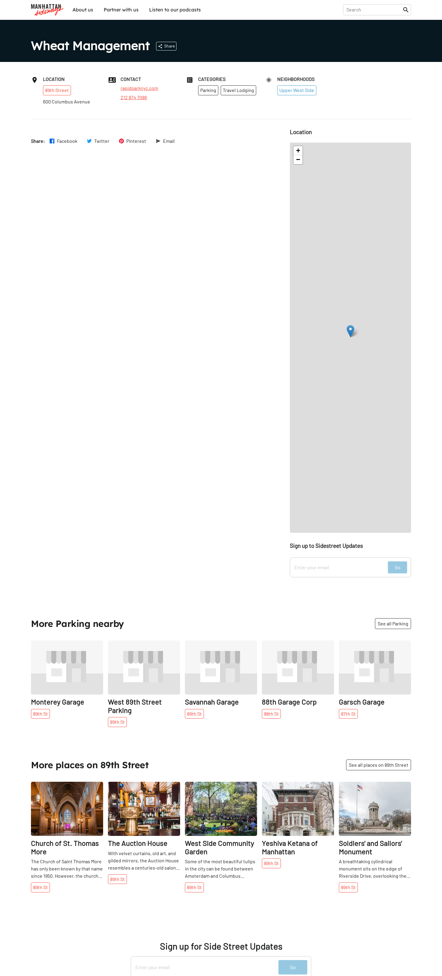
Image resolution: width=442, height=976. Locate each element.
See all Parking (393, 623)
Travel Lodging (238, 90)
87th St (348, 714)
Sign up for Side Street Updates (221, 946)
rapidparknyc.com (139, 88)
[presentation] (374, 10)
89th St (40, 714)
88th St (271, 714)
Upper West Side (296, 90)
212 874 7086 (134, 97)
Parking (208, 90)
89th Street (57, 90)
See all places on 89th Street (378, 765)
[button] (350, 331)
